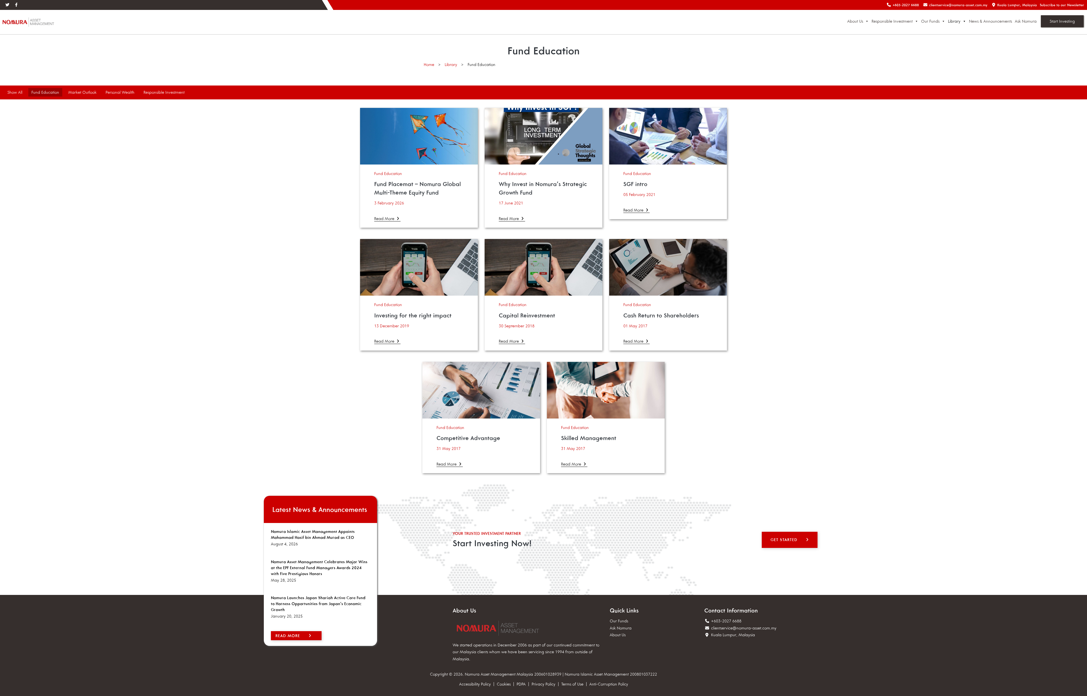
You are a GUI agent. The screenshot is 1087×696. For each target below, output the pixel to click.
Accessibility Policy (475, 684)
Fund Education (45, 92)
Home (429, 64)
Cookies (504, 684)
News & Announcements (990, 21)
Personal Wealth (120, 92)
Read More (384, 218)
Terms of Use (572, 684)
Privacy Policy (543, 684)
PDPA (521, 684)
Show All (14, 92)
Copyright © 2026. (447, 674)
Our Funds (930, 21)
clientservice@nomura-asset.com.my (743, 628)
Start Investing (1062, 21)
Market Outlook (82, 92)
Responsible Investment (892, 21)
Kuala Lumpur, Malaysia (732, 634)
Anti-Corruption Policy (608, 684)
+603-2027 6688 (725, 621)
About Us (855, 21)
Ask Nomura (1026, 21)
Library (954, 21)
